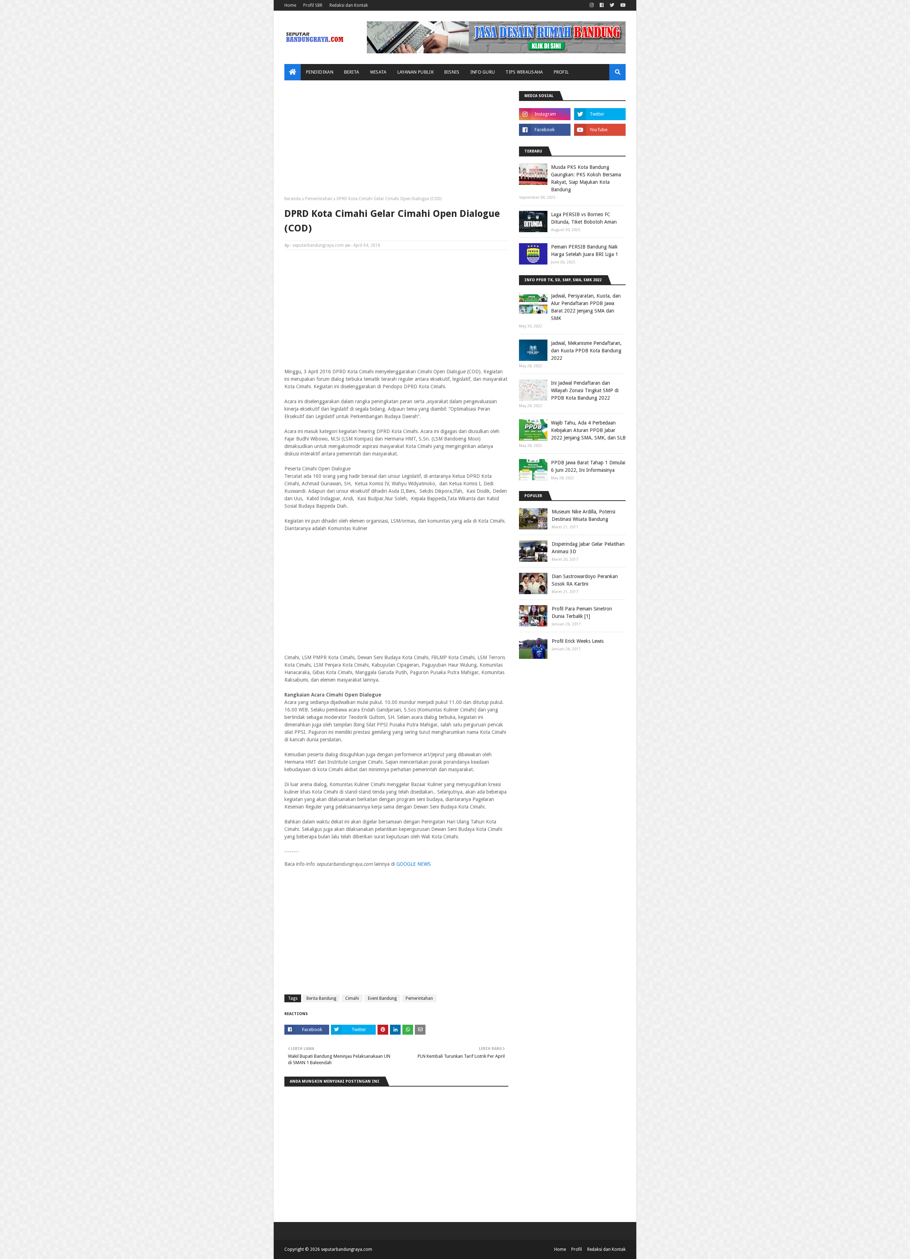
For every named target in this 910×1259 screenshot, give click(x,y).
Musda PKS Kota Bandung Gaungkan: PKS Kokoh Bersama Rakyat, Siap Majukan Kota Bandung (586, 178)
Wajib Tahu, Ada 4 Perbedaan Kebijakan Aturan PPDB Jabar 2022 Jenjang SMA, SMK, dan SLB (588, 430)
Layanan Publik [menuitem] (415, 72)
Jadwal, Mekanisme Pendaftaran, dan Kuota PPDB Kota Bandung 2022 (586, 350)
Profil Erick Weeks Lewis (578, 641)
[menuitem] (292, 72)
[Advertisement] (396, 141)
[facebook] (601, 5)
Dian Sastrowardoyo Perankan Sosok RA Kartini (585, 580)
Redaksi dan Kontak (349, 5)
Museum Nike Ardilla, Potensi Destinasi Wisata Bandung (583, 515)
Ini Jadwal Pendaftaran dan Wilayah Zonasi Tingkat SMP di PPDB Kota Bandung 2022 (585, 390)
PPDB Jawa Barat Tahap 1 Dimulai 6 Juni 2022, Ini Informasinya (588, 466)
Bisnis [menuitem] (452, 72)
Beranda (292, 198)
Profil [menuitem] (561, 72)
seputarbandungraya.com (318, 245)
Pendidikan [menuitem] (319, 72)
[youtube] (622, 5)
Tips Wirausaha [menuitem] (524, 72)
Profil (576, 1249)
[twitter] (612, 5)
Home (290, 5)
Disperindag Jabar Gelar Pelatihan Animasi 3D (588, 547)
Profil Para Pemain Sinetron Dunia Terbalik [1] (582, 612)
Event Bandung (382, 998)
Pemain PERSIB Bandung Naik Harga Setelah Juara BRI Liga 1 (584, 250)
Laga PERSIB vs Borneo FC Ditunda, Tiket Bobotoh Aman (584, 218)
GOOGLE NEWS (413, 864)
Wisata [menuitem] (378, 72)
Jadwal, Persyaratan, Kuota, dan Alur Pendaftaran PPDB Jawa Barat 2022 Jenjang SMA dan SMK (586, 307)
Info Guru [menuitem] (482, 72)
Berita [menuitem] (351, 72)
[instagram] (591, 5)
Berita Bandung (321, 998)
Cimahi (352, 998)
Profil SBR (312, 5)
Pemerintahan (318, 198)
